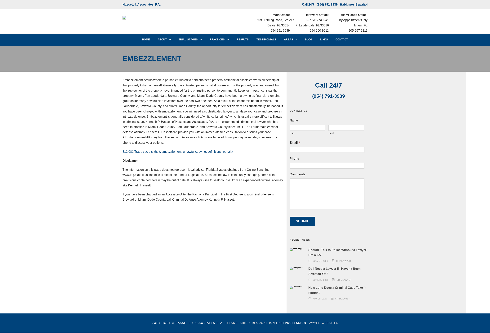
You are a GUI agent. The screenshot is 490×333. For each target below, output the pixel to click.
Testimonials (266, 39)
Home (146, 39)
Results (243, 39)
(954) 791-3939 (327, 4)
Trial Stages (188, 39)
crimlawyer (343, 261)
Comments (297, 174)
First (292, 133)
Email (295, 142)
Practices (217, 39)
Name (294, 120)
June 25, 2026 (320, 280)
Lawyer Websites (322, 322)
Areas (288, 39)
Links (324, 39)
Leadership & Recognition (251, 322)
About (162, 39)
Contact (342, 39)
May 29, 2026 (320, 299)
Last (331, 133)
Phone (294, 158)
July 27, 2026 (320, 261)
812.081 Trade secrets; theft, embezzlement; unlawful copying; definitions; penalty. (178, 151)
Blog (308, 39)
